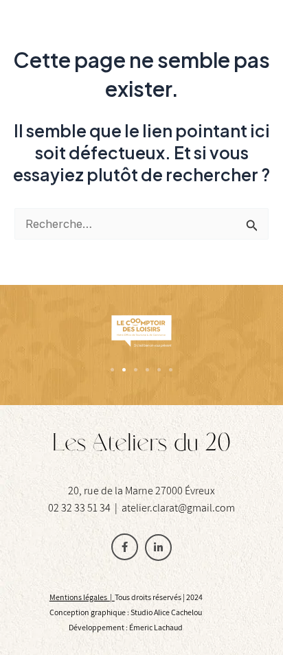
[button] (112, 369)
